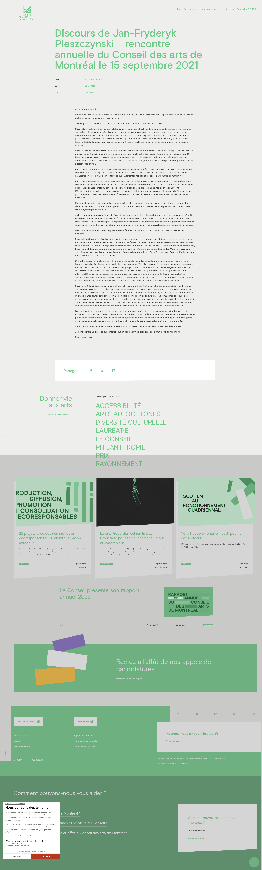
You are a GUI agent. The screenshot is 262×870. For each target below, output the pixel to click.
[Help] (254, 862)
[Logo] (26, 13)
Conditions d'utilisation (218, 758)
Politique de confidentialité (197, 758)
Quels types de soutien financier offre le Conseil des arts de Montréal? (71, 832)
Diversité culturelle (131, 422)
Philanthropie (120, 447)
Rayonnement (119, 463)
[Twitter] (102, 371)
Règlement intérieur (83, 735)
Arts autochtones (128, 414)
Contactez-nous (22, 746)
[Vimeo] (254, 714)
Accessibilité (118, 405)
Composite (38, 759)
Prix (102, 455)
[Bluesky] (197, 714)
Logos (17, 741)
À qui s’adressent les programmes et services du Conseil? (60, 823)
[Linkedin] (114, 371)
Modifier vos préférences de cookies (170, 758)
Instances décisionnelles (86, 741)
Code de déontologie (84, 746)
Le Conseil (114, 439)
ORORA (18, 759)
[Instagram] (235, 714)
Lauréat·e (112, 430)
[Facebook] (91, 371)
